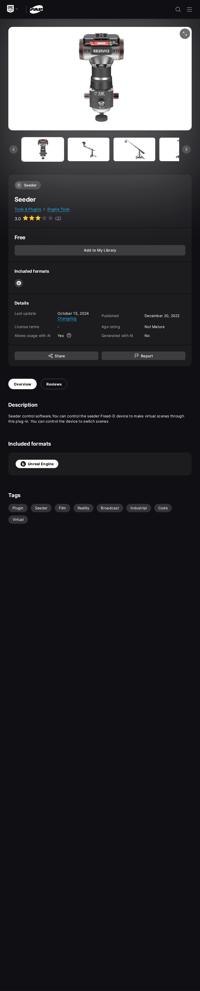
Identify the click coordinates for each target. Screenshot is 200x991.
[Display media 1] (88, 149)
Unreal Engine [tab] (41, 464)
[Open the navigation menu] (189, 9)
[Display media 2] (134, 149)
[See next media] (186, 149)
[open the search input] (178, 9)
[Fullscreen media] (185, 33)
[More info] (69, 335)
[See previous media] (13, 149)
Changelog (67, 318)
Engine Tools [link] (58, 209)
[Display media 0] (43, 149)
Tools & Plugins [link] (28, 209)
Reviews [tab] (54, 384)
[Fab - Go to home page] (36, 9)
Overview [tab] (22, 384)
